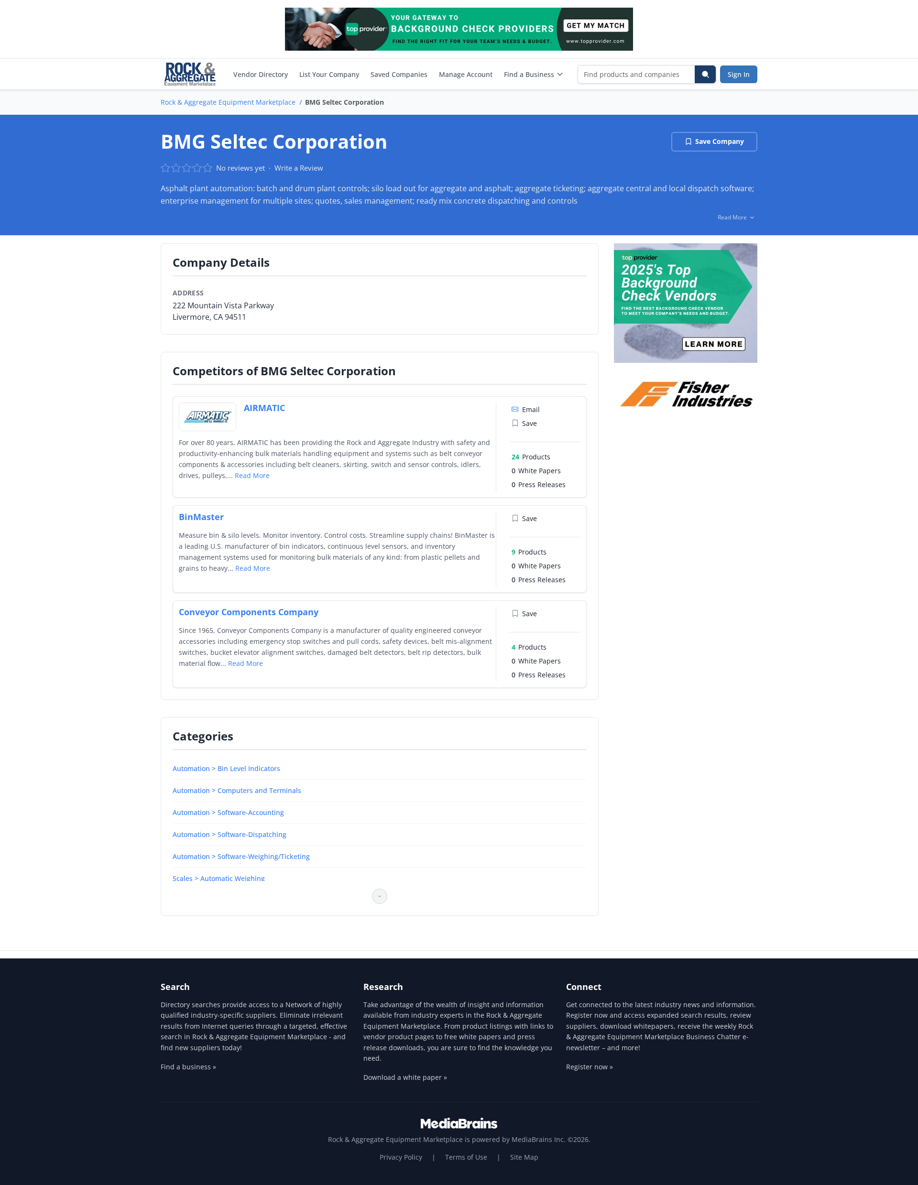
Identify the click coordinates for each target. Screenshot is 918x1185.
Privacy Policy (401, 1157)
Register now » (589, 1066)
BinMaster (201, 516)
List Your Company (329, 74)
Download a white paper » (405, 1077)
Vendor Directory (260, 74)
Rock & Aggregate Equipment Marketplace (228, 102)
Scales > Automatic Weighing (219, 878)
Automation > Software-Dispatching (229, 834)
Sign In (739, 74)
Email (531, 409)
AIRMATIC (264, 407)
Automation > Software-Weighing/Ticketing (241, 856)
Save (529, 423)
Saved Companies (399, 74)
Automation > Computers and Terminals (237, 790)
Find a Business (529, 74)
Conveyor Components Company (248, 612)
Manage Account (465, 74)
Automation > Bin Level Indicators (226, 768)
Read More (252, 475)
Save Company (719, 141)
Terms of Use (466, 1157)
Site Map (524, 1157)
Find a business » (188, 1066)
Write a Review (298, 168)
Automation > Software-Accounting (228, 812)
